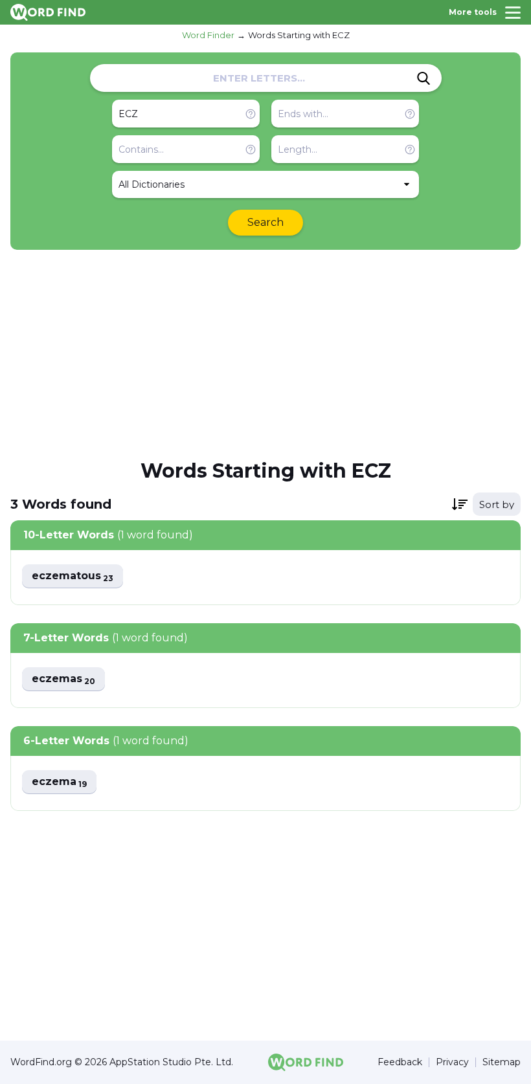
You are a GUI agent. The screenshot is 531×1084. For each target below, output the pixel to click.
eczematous (72, 576)
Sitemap (501, 1062)
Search (265, 222)
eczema (59, 782)
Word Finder (208, 35)
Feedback (400, 1062)
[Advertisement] (265, 353)
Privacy (452, 1062)
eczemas (63, 679)
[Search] (423, 78)
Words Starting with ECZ (299, 35)
